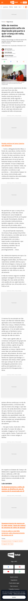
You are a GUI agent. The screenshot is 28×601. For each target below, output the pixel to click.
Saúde (15, 7)
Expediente (14, 580)
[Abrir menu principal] (2, 2)
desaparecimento (6, 541)
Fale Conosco (14, 586)
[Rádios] (26, 7)
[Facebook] (8, 567)
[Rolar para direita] (23, 7)
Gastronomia (22, 7)
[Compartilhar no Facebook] (11, 61)
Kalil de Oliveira (8, 49)
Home (3, 22)
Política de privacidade (19, 593)
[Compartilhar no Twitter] (17, 61)
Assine (24, 2)
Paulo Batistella (8, 52)
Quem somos (14, 577)
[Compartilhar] (23, 61)
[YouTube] (8, 571)
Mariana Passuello (9, 55)
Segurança (5, 7)
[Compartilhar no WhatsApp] (4, 61)
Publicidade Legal (14, 583)
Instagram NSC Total (7, 544)
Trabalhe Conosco (14, 589)
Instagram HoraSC (17, 541)
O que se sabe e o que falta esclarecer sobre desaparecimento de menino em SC (13, 533)
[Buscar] (21, 2)
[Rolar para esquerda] (1, 7)
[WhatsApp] (19, 571)
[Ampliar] (24, 66)
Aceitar (14, 597)
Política (11, 7)
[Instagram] (19, 567)
